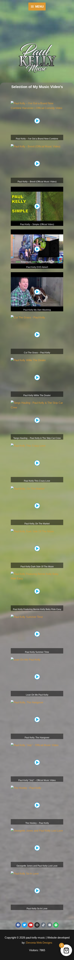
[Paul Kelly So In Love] (25, 873)
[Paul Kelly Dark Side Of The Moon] (32, 530)
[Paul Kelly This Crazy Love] (28, 445)
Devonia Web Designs (38, 942)
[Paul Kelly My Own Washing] (37, 291)
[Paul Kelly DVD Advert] (37, 248)
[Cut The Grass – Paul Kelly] (28, 317)
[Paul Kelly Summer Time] (27, 616)
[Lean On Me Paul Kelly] (26, 659)
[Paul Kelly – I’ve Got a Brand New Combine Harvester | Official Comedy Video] (37, 105)
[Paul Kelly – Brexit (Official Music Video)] (35, 146)
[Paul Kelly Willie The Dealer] (28, 359)
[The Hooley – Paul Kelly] (26, 787)
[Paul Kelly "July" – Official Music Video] (34, 744)
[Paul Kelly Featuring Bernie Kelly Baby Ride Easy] (37, 575)
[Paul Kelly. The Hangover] (27, 702)
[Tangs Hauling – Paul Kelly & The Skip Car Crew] (37, 404)
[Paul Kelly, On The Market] (27, 488)
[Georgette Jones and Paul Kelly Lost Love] (37, 830)
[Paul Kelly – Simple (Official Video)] (37, 206)
